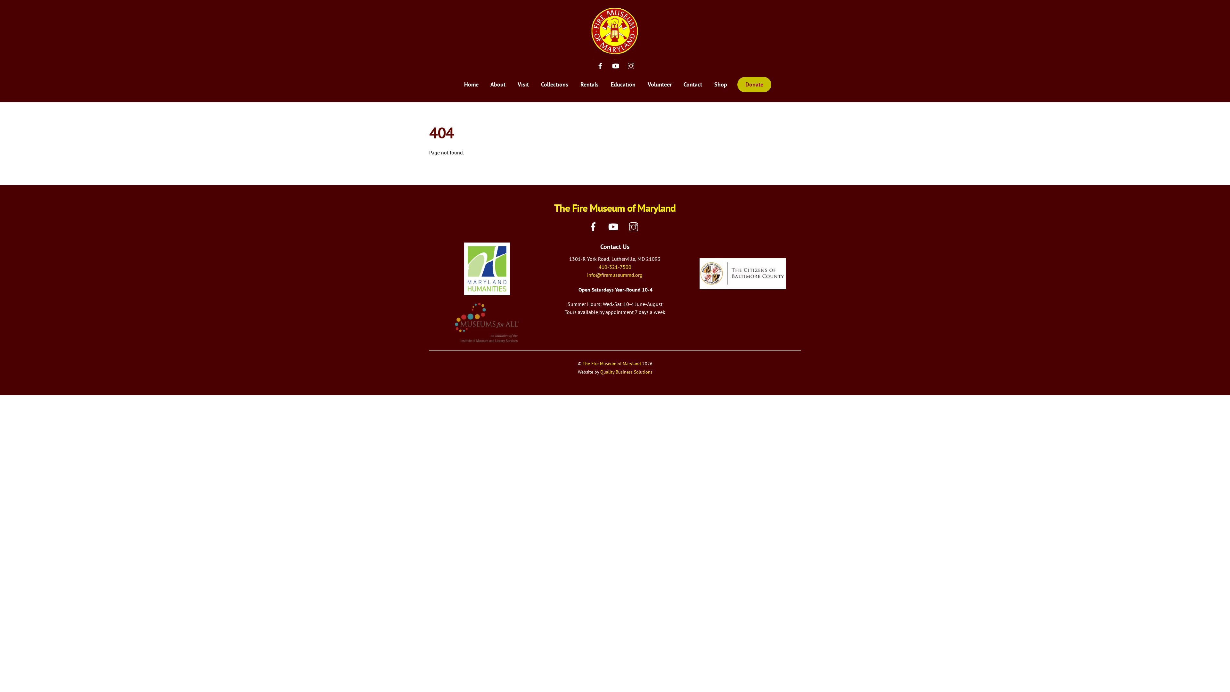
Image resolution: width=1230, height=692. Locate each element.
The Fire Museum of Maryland (612, 363)
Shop (720, 84)
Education (623, 84)
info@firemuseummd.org (615, 275)
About (497, 84)
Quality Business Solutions (626, 372)
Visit (523, 84)
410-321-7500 (615, 267)
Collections (554, 84)
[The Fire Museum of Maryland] (615, 55)
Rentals (589, 84)
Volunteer (660, 84)
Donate (754, 84)
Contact (693, 84)
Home (471, 84)
